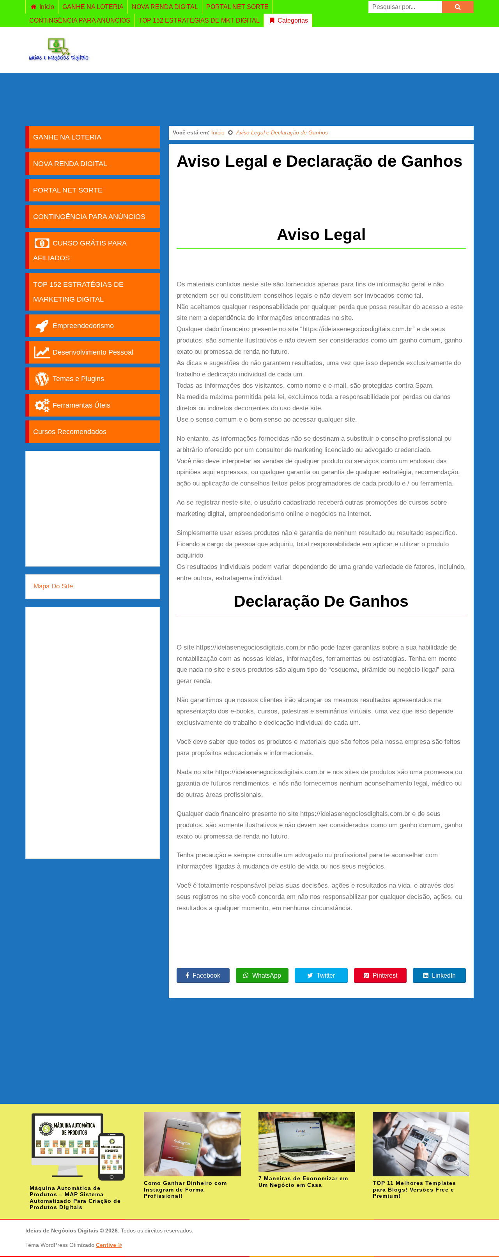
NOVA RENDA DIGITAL (165, 7)
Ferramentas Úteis (80, 405)
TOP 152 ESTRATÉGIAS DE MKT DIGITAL (199, 20)
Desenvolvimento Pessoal (92, 352)
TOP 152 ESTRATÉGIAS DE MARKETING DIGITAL (78, 292)
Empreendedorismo (82, 326)
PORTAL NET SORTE (237, 7)
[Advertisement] (249, 98)
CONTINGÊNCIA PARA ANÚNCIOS (79, 20)
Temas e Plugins (77, 379)
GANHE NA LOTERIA (93, 7)
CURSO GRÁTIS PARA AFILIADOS (80, 250)
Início (46, 7)
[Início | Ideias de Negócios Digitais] (58, 61)
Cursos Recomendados (69, 432)
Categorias (292, 20)
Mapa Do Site (53, 586)
